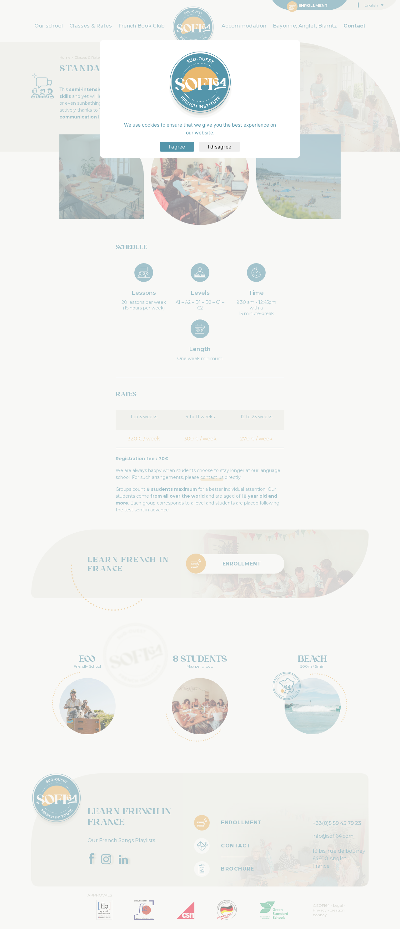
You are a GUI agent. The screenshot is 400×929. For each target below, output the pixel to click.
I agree (177, 147)
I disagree (220, 147)
